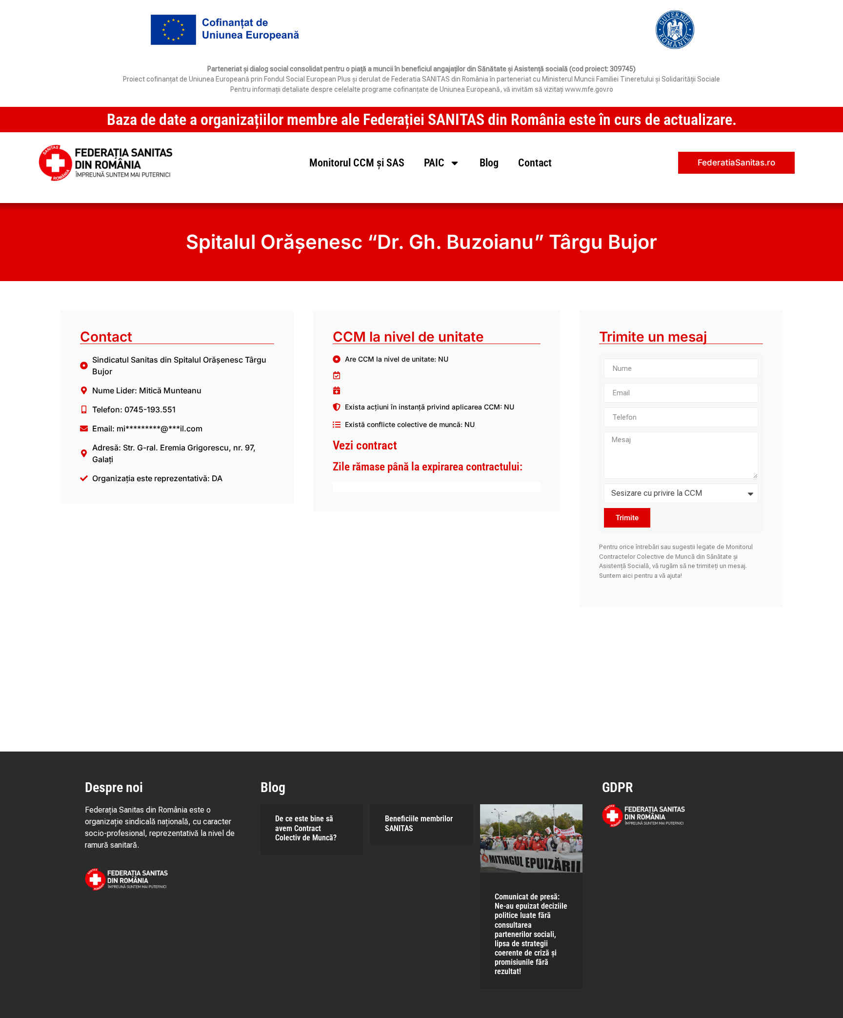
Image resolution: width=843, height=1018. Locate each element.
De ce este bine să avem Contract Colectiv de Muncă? (306, 828)
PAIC (434, 163)
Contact (535, 163)
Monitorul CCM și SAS (356, 163)
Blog (489, 163)
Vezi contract (365, 445)
